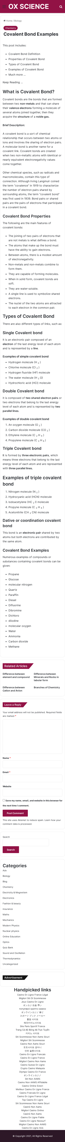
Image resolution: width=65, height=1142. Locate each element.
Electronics (8, 898)
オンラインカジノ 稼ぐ (32, 1012)
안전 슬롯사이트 (32, 1050)
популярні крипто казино (32, 1008)
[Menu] (4, 8)
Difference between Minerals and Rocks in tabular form (46, 677)
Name (7, 758)
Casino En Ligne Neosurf (33, 1120)
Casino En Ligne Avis (32, 1127)
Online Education (11, 936)
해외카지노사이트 (32, 1022)
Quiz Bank (8, 947)
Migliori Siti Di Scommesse (32, 998)
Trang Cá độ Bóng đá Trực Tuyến (33, 1029)
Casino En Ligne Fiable (32, 1117)
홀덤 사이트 (32, 1019)
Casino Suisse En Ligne (32, 1064)
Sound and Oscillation (14, 953)
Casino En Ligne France (32, 1057)
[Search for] (60, 8)
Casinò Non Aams (32, 1106)
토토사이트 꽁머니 (33, 1047)
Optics (6, 942)
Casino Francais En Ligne (33, 1092)
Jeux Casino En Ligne (32, 1001)
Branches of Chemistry (47, 687)
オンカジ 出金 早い (32, 1005)
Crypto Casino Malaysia (32, 1068)
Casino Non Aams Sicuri (32, 1043)
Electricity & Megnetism (15, 892)
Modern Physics (11, 925)
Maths (6, 914)
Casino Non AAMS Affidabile (32, 1082)
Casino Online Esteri (32, 1085)
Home (9, 20)
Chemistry (10, 28)
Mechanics (8, 920)
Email (6, 772)
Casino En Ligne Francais (33, 1054)
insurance (8, 909)
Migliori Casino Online (32, 1110)
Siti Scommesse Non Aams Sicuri (33, 1036)
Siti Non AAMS (32, 1078)
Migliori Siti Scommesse (32, 1040)
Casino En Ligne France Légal (32, 994)
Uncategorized (10, 964)
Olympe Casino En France (32, 1071)
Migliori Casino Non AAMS (32, 1124)
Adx (5, 870)
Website (7, 786)
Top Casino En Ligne (32, 1099)
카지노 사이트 (32, 1033)
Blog (5, 881)
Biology (18, 20)
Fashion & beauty (12, 903)
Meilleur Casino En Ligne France (32, 1089)
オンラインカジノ (32, 1075)
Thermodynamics (11, 958)
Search (6, 837)
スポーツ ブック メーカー (32, 1015)
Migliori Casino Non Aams (32, 1061)
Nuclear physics (11, 931)
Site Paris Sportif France (32, 1026)
